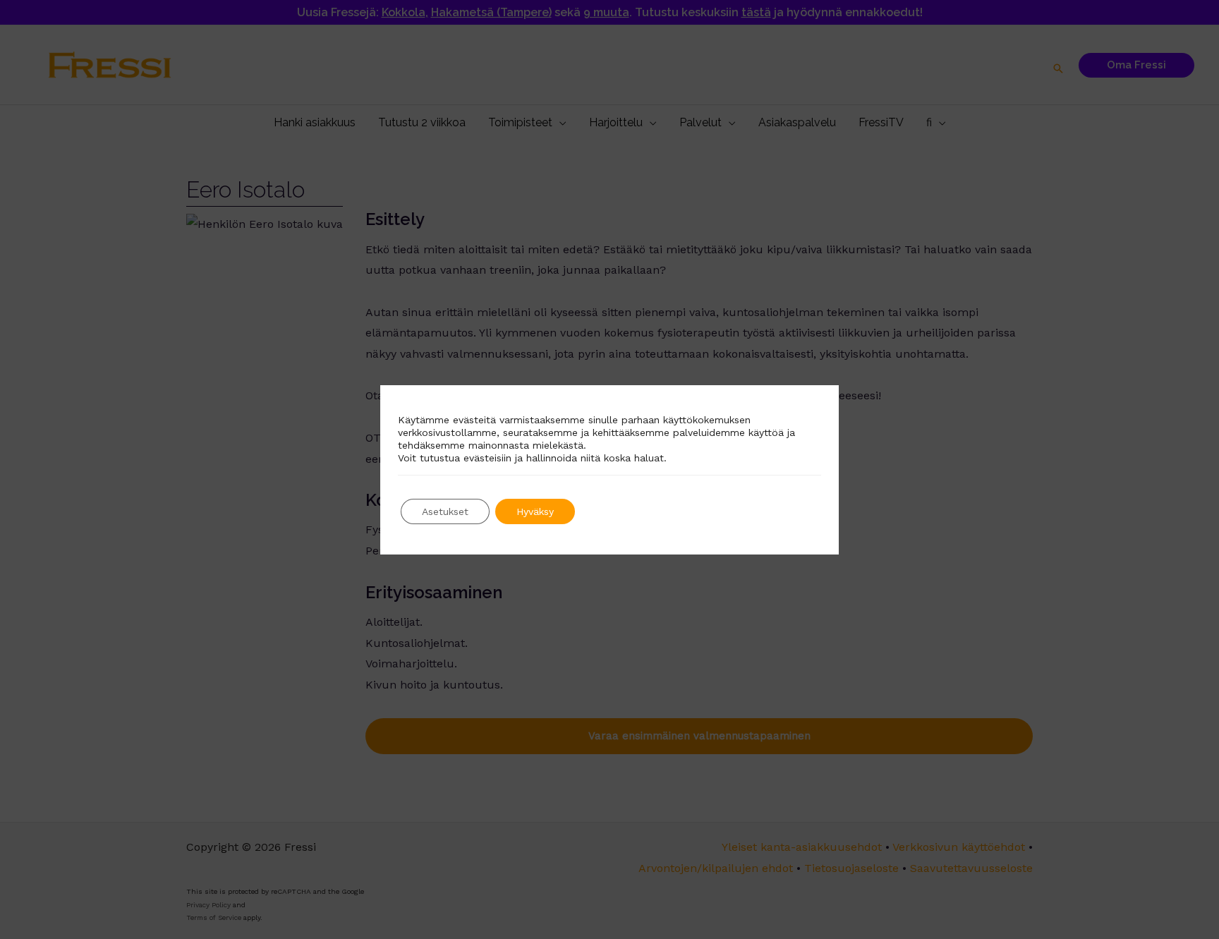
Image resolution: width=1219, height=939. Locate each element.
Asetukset (445, 511)
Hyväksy (535, 511)
